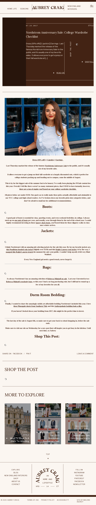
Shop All (89, 62)
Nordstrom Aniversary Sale (56, 166)
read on (60, 73)
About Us (16, 481)
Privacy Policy (47, 500)
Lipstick (50, 160)
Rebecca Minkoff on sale (57, 279)
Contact (16, 484)
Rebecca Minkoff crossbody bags (19, 282)
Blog (15, 473)
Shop (15, 478)
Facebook (79, 481)
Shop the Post (21, 369)
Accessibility (63, 500)
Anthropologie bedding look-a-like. (68, 306)
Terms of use (33, 500)
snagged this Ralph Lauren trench (19, 252)
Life (15, 9)
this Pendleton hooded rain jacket (19, 250)
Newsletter (79, 484)
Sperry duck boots (43, 223)
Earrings (60, 160)
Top (48, 454)
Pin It (28, 354)
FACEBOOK (17, 354)
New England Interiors (74, 7)
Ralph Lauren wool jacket (66, 250)
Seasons (24, 9)
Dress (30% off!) (38, 160)
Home (9, 9)
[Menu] (92, 6)
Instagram (79, 473)
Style (91, 26)
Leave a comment (85, 354)
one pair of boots (21, 220)
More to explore (24, 395)
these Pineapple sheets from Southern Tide (30, 306)
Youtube (79, 475)
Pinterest (79, 478)
